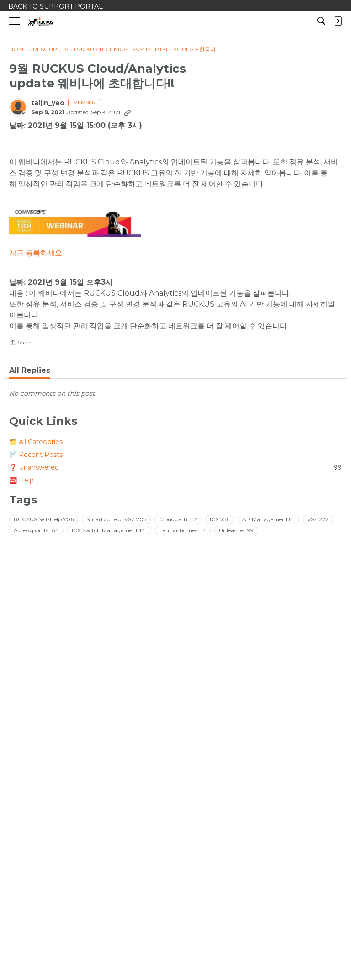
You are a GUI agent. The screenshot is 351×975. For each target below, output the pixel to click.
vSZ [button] (318, 519)
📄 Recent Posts (36, 454)
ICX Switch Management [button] (109, 530)
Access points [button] (36, 530)
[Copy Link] (127, 112)
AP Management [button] (268, 519)
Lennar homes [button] (183, 530)
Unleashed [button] (236, 530)
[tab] (30, 370)
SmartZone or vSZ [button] (116, 519)
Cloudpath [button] (178, 519)
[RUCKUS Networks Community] (41, 21)
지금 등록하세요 (35, 253)
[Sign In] (338, 21)
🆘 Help (21, 480)
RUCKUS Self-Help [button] (44, 519)
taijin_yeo (47, 103)
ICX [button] (219, 519)
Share (20, 343)
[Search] (321, 21)
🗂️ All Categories (36, 442)
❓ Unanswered (175, 467)
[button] (75, 223)
